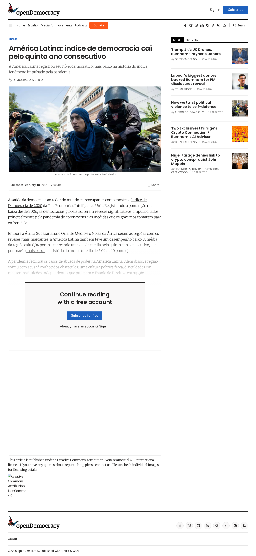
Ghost (65, 551)
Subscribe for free (84, 315)
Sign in (104, 326)
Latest (177, 39)
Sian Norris (183, 169)
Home (13, 39)
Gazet (76, 551)
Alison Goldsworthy (189, 112)
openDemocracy (186, 59)
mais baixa (35, 250)
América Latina (66, 239)
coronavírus (76, 217)
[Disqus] (85, 403)
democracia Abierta (28, 80)
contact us (103, 465)
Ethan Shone (183, 89)
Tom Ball (198, 169)
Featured (192, 39)
